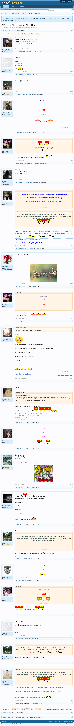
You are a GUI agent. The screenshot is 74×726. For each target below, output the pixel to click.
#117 (71, 612)
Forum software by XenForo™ (14, 723)
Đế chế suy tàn (6, 577)
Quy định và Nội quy (68, 723)
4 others (34, 381)
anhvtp (4, 181)
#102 (71, 71)
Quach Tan (22, 422)
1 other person (36, 94)
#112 (71, 446)
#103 (71, 91)
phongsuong (33, 182)
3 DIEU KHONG (32, 132)
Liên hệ (50, 721)
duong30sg (5, 467)
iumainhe (25, 94)
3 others (38, 248)
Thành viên (13, 6)
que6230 (23, 51)
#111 (71, 419)
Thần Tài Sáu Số (24, 132)
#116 (71, 577)
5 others (37, 74)
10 (36, 33)
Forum (6, 6)
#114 (71, 522)
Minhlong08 (28, 51)
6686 (3, 598)
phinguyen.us (6, 203)
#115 (71, 556)
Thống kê (63, 18)
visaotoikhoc (6, 399)
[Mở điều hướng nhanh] (71, 13)
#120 (71, 700)
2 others (33, 422)
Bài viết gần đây (16, 9)
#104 (71, 129)
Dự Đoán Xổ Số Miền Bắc (15, 27)
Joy (29, 286)
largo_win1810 (19, 94)
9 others (40, 182)
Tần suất (10, 20)
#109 (71, 318)
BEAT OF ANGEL (32, 163)
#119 (71, 660)
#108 (71, 283)
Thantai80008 (29, 74)
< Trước (14, 33)
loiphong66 (5, 113)
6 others (35, 51)
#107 (71, 245)
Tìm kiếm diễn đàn (6, 9)
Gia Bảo (4, 681)
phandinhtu (5, 633)
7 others (41, 163)
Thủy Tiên (5, 151)
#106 (71, 179)
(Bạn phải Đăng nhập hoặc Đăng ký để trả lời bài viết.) (60, 709)
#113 (71, 484)
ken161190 (29, 27)
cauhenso (22, 381)
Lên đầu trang (67, 721)
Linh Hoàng (18, 51)
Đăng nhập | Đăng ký (66, 1)
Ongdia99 (5, 93)
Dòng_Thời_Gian (7, 50)
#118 (71, 635)
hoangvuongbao (7, 70)
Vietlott (23, 18)
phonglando (5, 266)
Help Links (21, 6)
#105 (71, 160)
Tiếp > (39, 33)
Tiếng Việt (3, 721)
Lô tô (14, 20)
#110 (71, 378)
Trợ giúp (55, 721)
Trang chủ (60, 721)
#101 (71, 48)
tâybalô (29, 94)
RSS (72, 721)
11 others (40, 132)
